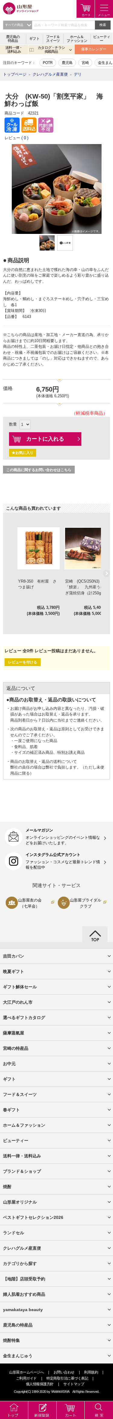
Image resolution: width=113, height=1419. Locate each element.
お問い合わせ (64, 1372)
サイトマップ (73, 1384)
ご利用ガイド (26, 1378)
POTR (48, 63)
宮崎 (85, 63)
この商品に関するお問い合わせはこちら (38, 470)
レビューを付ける (22, 662)
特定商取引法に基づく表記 (67, 1378)
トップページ (15, 74)
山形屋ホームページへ (26, 1372)
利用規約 (91, 1372)
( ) (24, 138)
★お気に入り (22, 453)
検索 (102, 25)
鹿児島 (67, 63)
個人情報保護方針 (40, 1384)
